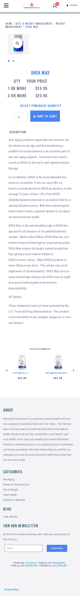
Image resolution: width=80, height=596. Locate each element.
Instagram (58, 563)
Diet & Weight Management (34, 23)
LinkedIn (62, 565)
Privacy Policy (11, 589)
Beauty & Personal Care (16, 484)
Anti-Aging (9, 479)
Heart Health (10, 494)
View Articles (10, 516)
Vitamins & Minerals (14, 500)
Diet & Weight (10, 489)
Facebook (31, 565)
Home (8, 23)
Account (31, 563)
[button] (17, 43)
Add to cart (47, 116)
